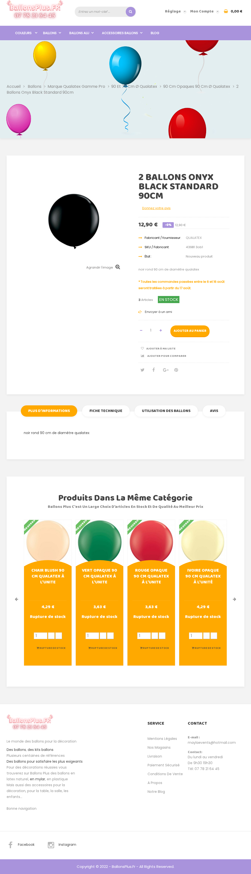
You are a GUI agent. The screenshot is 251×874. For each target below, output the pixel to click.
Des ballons (16, 749)
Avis (214, 410)
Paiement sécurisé (164, 765)
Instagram (67, 844)
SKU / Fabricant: (157, 247)
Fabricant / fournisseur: (163, 237)
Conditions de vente (165, 773)
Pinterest (176, 372)
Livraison (155, 756)
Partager (153, 372)
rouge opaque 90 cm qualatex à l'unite (151, 576)
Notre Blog (156, 791)
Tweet (142, 372)
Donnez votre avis (156, 208)
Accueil (14, 86)
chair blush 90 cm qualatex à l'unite (47, 576)
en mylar (37, 779)
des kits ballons (40, 749)
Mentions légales (162, 738)
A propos (155, 782)
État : (148, 256)
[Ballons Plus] (35, 11)
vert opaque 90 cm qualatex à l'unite (99, 576)
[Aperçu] (48, 543)
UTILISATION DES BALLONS (166, 410)
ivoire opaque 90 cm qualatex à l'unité (203, 576)
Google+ (164, 372)
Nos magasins (159, 747)
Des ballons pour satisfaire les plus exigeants (45, 761)
